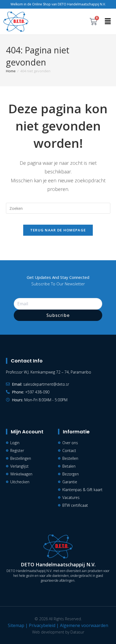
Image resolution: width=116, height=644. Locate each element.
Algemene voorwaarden (84, 625)
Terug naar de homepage (58, 230)
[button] (108, 21)
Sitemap (16, 625)
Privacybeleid (42, 625)
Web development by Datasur (58, 632)
